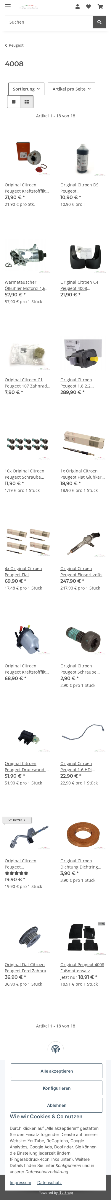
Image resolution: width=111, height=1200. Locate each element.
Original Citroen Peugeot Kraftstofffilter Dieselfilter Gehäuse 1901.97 (27, 669)
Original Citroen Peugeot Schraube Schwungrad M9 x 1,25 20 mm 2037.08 (82, 669)
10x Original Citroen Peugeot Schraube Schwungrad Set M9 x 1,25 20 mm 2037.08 (26, 474)
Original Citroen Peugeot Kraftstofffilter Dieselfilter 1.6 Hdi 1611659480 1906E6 (27, 188)
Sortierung (24, 89)
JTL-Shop (66, 1192)
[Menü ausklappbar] (8, 3)
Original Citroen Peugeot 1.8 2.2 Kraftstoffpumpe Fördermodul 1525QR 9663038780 (81, 383)
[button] (77, 6)
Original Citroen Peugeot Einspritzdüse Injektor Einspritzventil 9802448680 (82, 572)
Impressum (20, 1182)
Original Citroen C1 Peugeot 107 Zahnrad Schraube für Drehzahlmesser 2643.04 (26, 383)
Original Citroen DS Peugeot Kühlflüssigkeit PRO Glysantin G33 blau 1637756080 (79, 188)
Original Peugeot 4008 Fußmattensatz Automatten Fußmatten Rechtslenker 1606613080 (82, 968)
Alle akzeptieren (57, 1070)
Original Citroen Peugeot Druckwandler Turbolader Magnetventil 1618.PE (27, 767)
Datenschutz (49, 1182)
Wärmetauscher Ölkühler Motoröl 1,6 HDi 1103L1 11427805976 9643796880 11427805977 (25, 285)
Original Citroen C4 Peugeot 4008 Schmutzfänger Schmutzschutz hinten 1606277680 (82, 285)
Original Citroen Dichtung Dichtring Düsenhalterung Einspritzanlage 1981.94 (79, 864)
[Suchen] (99, 22)
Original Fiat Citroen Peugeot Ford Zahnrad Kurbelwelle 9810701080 (27, 968)
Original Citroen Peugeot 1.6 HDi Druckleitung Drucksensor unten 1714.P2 (79, 767)
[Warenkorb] (100, 6)
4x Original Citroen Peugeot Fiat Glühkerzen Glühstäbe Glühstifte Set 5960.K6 (27, 572)
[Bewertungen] (16, 873)
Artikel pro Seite (69, 89)
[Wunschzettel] (88, 6)
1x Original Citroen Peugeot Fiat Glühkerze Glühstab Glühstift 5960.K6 (83, 474)
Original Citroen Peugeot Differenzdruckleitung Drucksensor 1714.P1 (26, 864)
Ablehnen (57, 1105)
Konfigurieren (57, 1088)
